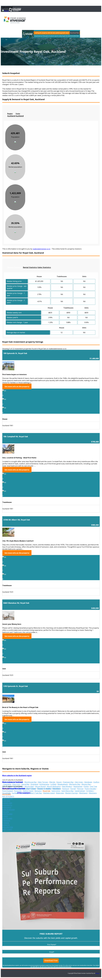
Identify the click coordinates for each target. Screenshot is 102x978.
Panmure (65, 789)
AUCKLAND (6, 794)
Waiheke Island (49, 793)
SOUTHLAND (7, 818)
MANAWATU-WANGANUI (7, 806)
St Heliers (90, 791)
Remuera (38, 791)
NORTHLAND (7, 814)
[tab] (11, 114)
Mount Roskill (40, 786)
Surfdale (15, 793)
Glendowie (88, 782)
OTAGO (5, 816)
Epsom (59, 782)
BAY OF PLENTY (8, 796)
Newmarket (78, 786)
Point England (7, 791)
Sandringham (80, 791)
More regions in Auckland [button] (12, 782)
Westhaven (83, 793)
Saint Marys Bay (67, 791)
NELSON (5, 812)
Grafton (96, 782)
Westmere (93, 793)
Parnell (73, 789)
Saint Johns (56, 791)
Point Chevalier (90, 789)
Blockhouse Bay (31, 782)
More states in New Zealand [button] (13, 788)
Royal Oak (46, 791)
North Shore (31, 788)
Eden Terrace (43, 782)
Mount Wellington (54, 786)
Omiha (86, 786)
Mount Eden (29, 786)
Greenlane (7, 784)
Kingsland (34, 784)
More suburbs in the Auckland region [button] (17, 775)
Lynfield (53, 784)
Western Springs (71, 793)
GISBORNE (6, 801)
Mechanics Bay (74, 784)
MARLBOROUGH (8, 810)
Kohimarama (44, 784)
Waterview (60, 793)
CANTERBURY (7, 799)
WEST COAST (7, 829)
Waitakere (57, 788)
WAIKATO (6, 825)
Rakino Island (28, 791)
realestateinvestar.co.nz (41, 249)
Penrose (80, 789)
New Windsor (67, 786)
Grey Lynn (16, 784)
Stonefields (6, 793)
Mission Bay (86, 784)
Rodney (49, 788)
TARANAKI (6, 821)
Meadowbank (63, 784)
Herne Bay (25, 784)
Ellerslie (52, 782)
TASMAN (5, 823)
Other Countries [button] (23, 793)
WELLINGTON (7, 827)
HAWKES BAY (7, 803)
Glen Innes (79, 782)
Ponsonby (18, 791)
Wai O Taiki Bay (36, 793)
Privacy (97, 973)
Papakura (41, 788)
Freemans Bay (68, 782)
